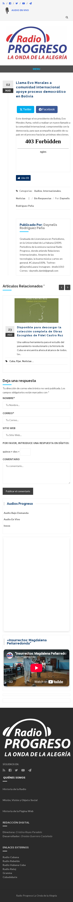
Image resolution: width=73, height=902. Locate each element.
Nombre (9, 398)
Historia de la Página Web (18, 811)
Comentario (11, 459)
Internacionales (52, 190)
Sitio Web (9, 428)
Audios (38, 190)
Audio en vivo (12, 519)
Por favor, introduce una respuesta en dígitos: (36, 443)
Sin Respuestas (42, 198)
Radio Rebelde (11, 861)
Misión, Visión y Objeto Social (20, 800)
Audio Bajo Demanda (16, 512)
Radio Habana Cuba (14, 864)
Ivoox (7, 525)
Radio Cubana (11, 857)
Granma (7, 872)
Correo (8, 413)
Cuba (12, 361)
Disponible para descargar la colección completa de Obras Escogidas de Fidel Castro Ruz (40, 331)
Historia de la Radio (14, 789)
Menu (36, 69)
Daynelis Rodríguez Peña (38, 226)
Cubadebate (10, 877)
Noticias (20, 198)
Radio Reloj (9, 869)
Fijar (18, 361)
